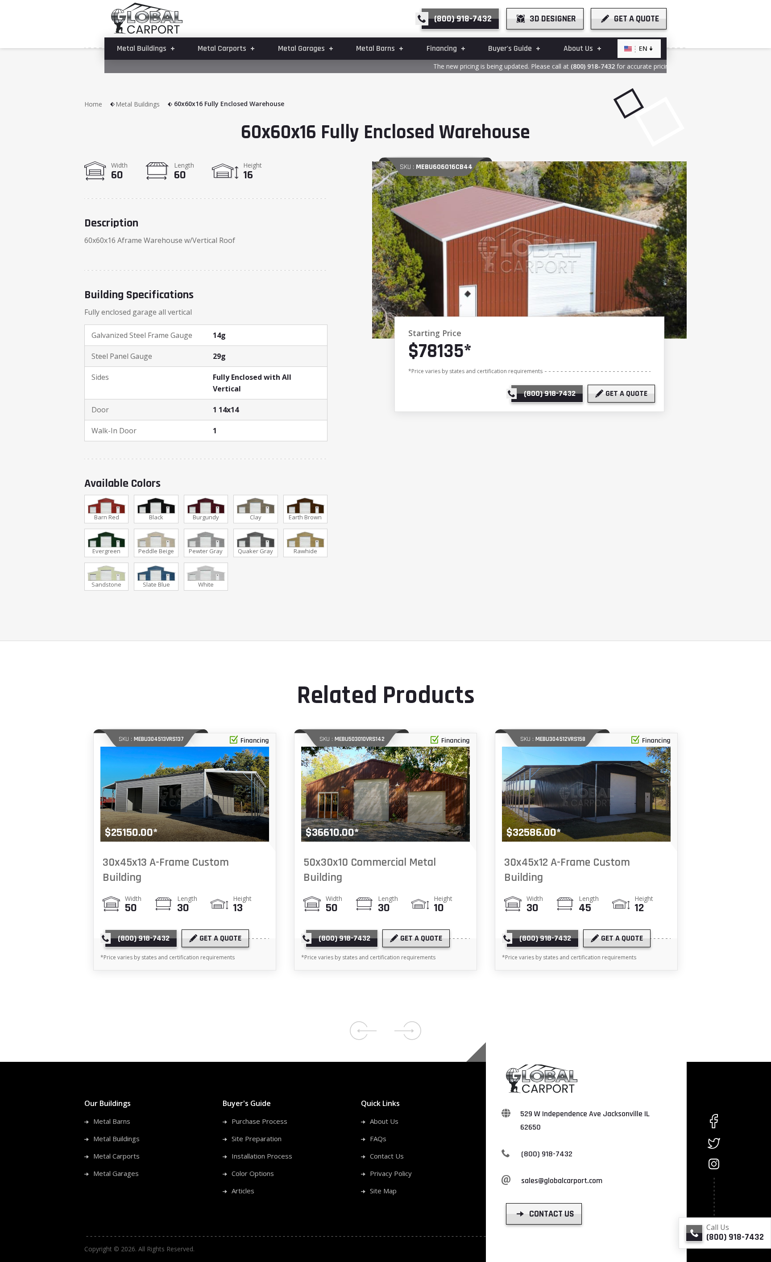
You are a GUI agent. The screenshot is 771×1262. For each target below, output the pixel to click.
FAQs (378, 1138)
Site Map (383, 1190)
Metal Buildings (138, 104)
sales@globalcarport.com (561, 1181)
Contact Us (387, 1155)
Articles (243, 1190)
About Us (384, 1121)
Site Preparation (257, 1138)
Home (93, 104)
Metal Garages (116, 1173)
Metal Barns (111, 1121)
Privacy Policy (391, 1173)
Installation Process (262, 1155)
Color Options (253, 1173)
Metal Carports (116, 1155)
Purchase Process (259, 1121)
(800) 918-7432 (576, 66)
